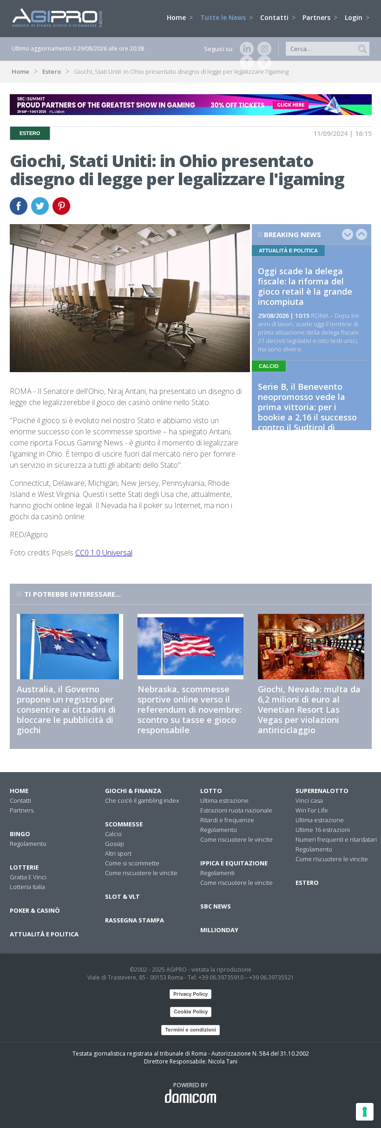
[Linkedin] (245, 49)
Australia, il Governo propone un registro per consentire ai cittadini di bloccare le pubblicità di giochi (66, 709)
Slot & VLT (122, 896)
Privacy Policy (190, 994)
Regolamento (28, 843)
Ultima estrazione (224, 800)
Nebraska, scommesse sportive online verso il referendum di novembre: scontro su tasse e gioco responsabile (190, 709)
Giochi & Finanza (133, 790)
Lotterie (24, 867)
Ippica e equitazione (234, 863)
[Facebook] (245, 63)
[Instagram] (262, 49)
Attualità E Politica (44, 934)
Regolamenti (217, 873)
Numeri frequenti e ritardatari (336, 839)
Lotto (211, 790)
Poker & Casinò (35, 910)
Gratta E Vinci (28, 877)
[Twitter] (262, 63)
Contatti (275, 17)
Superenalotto (322, 790)
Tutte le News (224, 17)
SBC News (215, 906)
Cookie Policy (191, 1011)
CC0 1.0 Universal (103, 553)
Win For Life (312, 810)
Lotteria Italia (27, 887)
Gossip (114, 843)
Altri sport (118, 853)
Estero (51, 71)
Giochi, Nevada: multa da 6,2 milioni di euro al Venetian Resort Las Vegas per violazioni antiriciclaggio (309, 709)
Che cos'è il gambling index (142, 800)
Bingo (20, 834)
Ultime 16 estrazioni (323, 829)
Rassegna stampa (134, 920)
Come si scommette (132, 863)
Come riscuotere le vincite (141, 873)
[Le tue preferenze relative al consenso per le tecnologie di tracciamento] (365, 1112)
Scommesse (124, 824)
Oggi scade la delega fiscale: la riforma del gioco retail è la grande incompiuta (305, 286)
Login (354, 17)
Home (177, 17)
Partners (317, 17)
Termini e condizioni (190, 1029)
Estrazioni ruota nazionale (236, 810)
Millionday (219, 930)
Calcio (113, 834)
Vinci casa (309, 800)
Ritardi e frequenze (227, 820)
